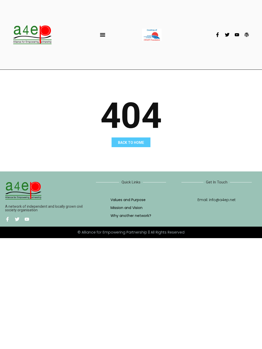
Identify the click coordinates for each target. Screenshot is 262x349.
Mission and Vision (127, 207)
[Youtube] (237, 34)
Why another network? (131, 215)
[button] (103, 35)
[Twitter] (227, 34)
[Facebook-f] (217, 34)
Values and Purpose (128, 199)
